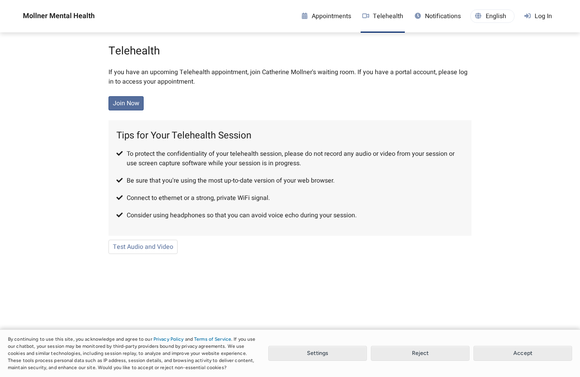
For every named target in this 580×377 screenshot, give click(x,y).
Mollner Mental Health (59, 16)
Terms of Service (212, 339)
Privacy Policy (168, 339)
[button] (492, 16)
